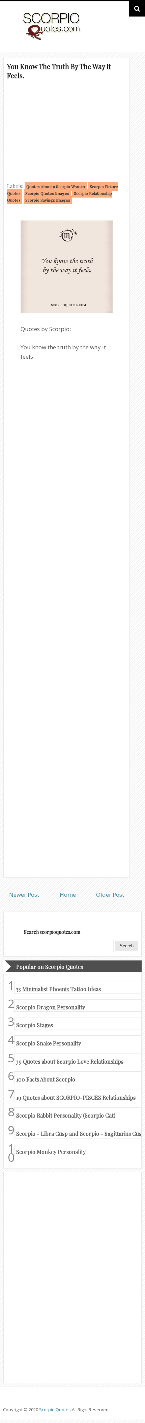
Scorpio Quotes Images (47, 193)
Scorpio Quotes (55, 1409)
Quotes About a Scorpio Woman (55, 186)
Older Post (110, 894)
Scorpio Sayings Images (47, 200)
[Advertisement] (66, 130)
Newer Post (24, 894)
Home (68, 894)
